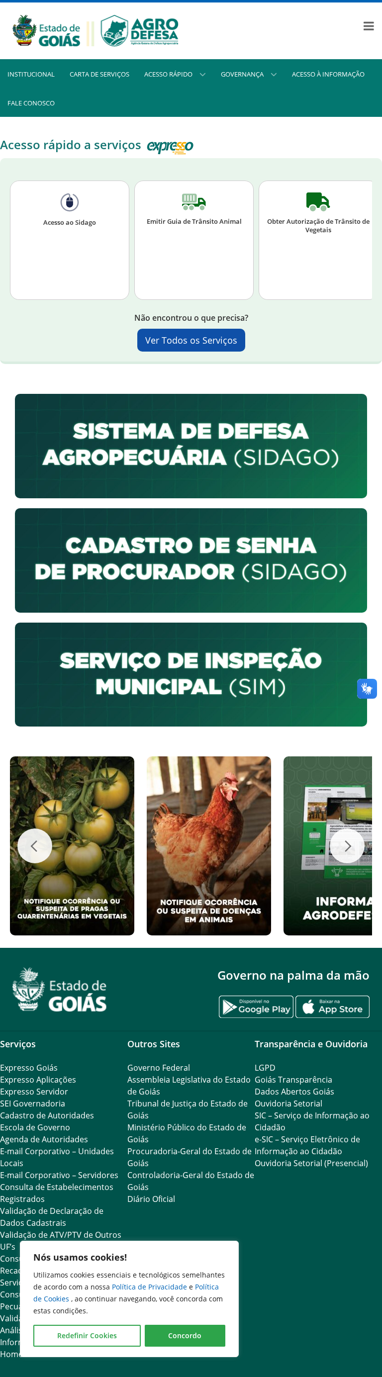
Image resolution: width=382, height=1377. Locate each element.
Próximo (347, 845)
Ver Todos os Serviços (191, 340)
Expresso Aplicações (38, 1079)
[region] (129, 1299)
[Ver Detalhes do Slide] (82, 845)
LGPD (265, 1067)
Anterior (34, 845)
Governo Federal (158, 1067)
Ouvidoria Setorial (288, 1103)
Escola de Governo (35, 1127)
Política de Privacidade (150, 1286)
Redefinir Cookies (87, 1335)
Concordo (184, 1335)
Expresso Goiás (29, 1067)
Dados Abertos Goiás (294, 1091)
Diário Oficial (151, 1198)
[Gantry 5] (59, 989)
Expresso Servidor (34, 1091)
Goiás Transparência (293, 1079)
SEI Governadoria (32, 1103)
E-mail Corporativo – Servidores (59, 1175)
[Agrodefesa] (95, 30)
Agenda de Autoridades (44, 1139)
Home (11, 1354)
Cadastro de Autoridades (47, 1115)
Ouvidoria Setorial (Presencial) (311, 1163)
